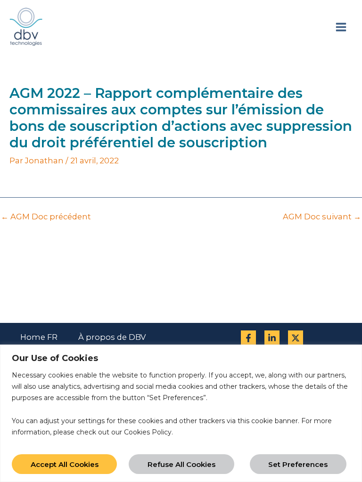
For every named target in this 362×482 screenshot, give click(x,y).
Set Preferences (298, 464)
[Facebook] (248, 337)
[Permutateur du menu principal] (341, 27)
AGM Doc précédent (46, 216)
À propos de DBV (112, 337)
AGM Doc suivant (322, 216)
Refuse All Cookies (181, 464)
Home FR (39, 337)
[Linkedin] (272, 337)
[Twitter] (295, 337)
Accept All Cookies (65, 464)
